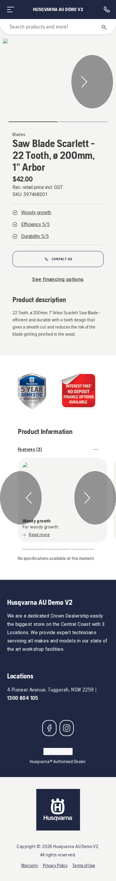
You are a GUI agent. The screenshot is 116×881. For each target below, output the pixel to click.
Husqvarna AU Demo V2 (58, 9)
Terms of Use (83, 865)
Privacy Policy (55, 865)
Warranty (29, 865)
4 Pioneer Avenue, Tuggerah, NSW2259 (50, 689)
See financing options (58, 279)
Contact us (62, 259)
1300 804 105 (22, 698)
